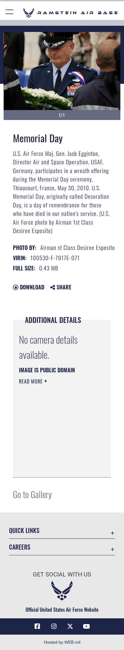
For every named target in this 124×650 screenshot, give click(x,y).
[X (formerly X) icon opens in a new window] (70, 626)
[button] (10, 13)
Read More (31, 381)
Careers (19, 547)
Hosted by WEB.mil (62, 642)
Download (31, 287)
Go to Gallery (32, 493)
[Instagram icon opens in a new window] (53, 626)
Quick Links (24, 530)
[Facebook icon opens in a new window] (37, 626)
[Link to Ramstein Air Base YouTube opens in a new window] (86, 626)
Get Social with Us (62, 574)
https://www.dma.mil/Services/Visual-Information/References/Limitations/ (55, 466)
